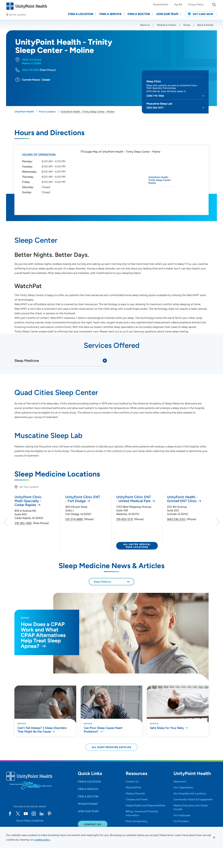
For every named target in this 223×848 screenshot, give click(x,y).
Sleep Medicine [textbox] (102, 581)
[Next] (217, 522)
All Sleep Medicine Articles (111, 747)
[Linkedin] (41, 813)
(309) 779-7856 (155, 96)
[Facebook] (10, 813)
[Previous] (6, 522)
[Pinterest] (49, 813)
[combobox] (111, 581)
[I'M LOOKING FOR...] (214, 4)
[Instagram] (33, 813)
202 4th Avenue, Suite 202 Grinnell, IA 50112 (177, 510)
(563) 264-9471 (155, 108)
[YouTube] (25, 813)
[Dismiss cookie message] (214, 837)
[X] (18, 813)
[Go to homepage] (26, 6)
